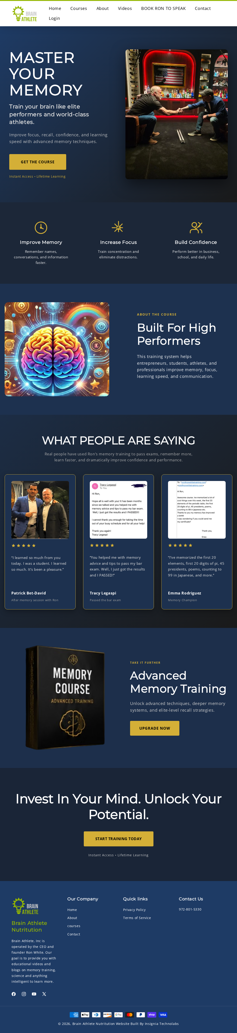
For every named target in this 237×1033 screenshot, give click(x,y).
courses (73, 926)
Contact (73, 934)
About (72, 918)
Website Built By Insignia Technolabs (147, 1023)
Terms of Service (137, 918)
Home (72, 910)
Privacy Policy (134, 910)
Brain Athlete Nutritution (93, 1023)
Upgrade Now (154, 728)
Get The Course (38, 161)
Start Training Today (118, 838)
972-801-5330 (190, 909)
